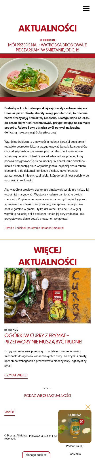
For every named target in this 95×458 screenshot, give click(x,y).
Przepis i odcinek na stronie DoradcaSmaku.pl (34, 228)
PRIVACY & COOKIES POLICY (47, 436)
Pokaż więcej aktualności (47, 395)
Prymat (18, 9)
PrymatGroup (74, 446)
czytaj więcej (16, 375)
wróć (9, 412)
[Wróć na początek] (48, 412)
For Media (75, 454)
